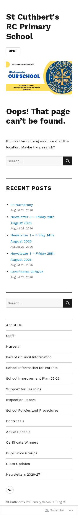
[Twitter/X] (10, 490)
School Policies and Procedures (32, 410)
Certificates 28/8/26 (26, 272)
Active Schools (18, 432)
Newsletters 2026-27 (23, 474)
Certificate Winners (22, 442)
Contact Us (15, 421)
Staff (10, 336)
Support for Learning (23, 389)
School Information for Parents (32, 368)
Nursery (13, 346)
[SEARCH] (67, 161)
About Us (14, 325)
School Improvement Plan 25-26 (33, 378)
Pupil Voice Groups (21, 453)
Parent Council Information (29, 357)
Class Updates (18, 464)
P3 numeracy (21, 205)
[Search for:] (34, 161)
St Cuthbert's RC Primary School (32, 26)
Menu (13, 51)
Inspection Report (21, 400)
